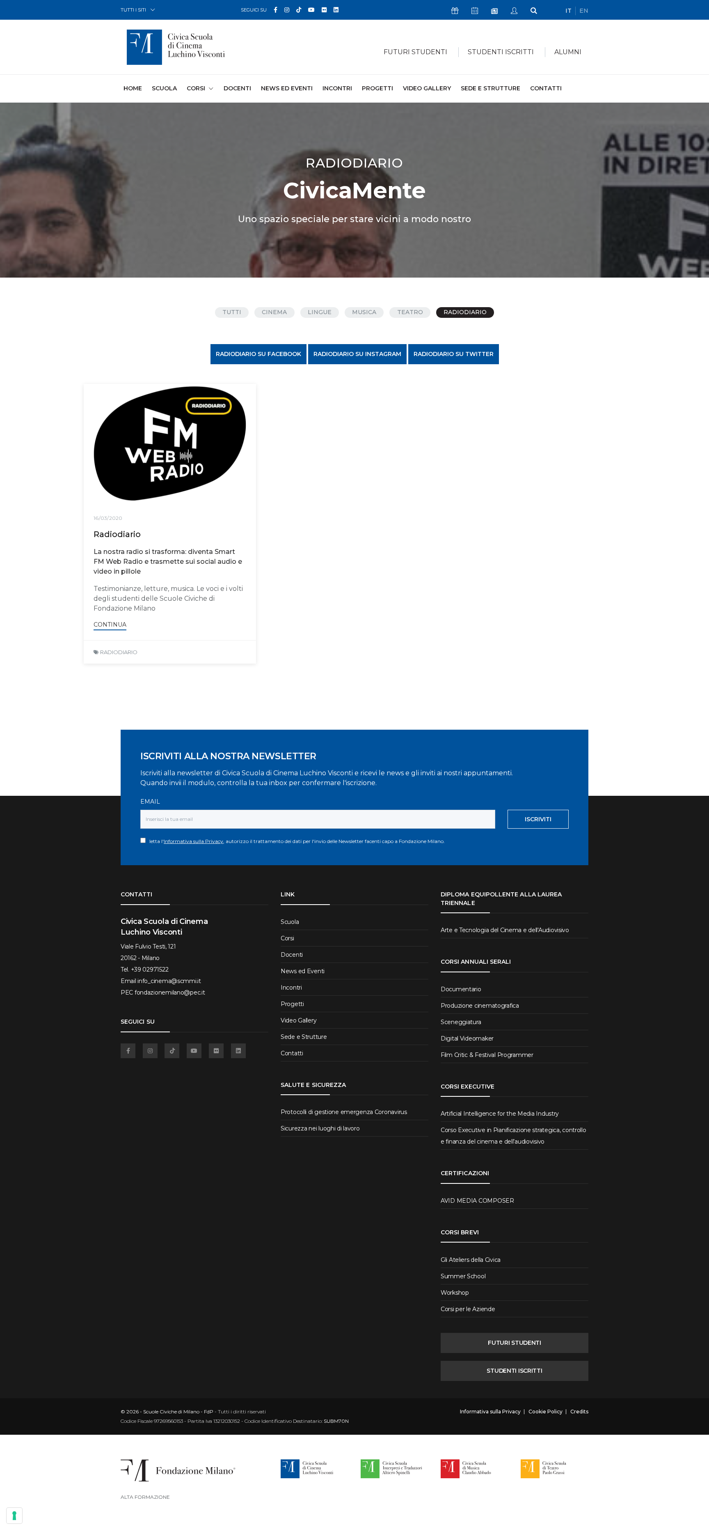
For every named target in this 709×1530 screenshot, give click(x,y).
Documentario (461, 989)
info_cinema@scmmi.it (169, 981)
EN (583, 10)
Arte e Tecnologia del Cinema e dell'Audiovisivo (505, 930)
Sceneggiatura (461, 1022)
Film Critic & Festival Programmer (487, 1055)
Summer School (463, 1276)
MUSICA (364, 312)
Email (150, 801)
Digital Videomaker (467, 1038)
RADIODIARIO (465, 312)
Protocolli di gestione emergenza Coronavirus (344, 1112)
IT (568, 10)
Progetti (377, 88)
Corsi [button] (196, 88)
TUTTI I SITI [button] (133, 10)
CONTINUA (110, 624)
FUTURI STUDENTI (514, 1342)
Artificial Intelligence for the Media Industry (500, 1113)
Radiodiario (117, 534)
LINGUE (320, 312)
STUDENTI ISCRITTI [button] (501, 52)
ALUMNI (567, 52)
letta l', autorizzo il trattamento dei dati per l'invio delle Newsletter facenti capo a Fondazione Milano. (295, 841)
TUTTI (231, 312)
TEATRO (410, 312)
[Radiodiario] (170, 443)
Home (133, 88)
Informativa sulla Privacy (193, 841)
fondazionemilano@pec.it (170, 992)
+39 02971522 (150, 969)
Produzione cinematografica (480, 1005)
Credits (579, 1411)
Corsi (287, 938)
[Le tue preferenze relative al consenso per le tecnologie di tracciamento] (14, 1515)
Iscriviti (538, 819)
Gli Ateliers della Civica (471, 1260)
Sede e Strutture (490, 88)
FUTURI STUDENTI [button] (415, 52)
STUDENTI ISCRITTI (514, 1370)
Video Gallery (427, 88)
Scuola (164, 88)
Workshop (455, 1292)
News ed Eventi (287, 88)
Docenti (237, 88)
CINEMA (274, 312)
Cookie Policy (545, 1411)
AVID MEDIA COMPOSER (477, 1200)
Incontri (337, 88)
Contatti (546, 88)
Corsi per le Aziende (468, 1309)
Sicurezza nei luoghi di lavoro (320, 1128)
